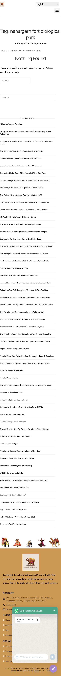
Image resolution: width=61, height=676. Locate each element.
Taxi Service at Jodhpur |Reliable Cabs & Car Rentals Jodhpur (25, 385)
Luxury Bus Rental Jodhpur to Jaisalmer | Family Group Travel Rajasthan (25, 132)
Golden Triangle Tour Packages (13, 421)
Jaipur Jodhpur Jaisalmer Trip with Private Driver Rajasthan (25, 363)
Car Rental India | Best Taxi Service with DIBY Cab (20, 158)
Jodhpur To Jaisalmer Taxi (11, 392)
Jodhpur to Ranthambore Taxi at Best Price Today (21, 239)
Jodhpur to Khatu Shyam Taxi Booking (16, 465)
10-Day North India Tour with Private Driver (18, 217)
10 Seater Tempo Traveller (11, 124)
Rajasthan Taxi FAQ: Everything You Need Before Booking (24, 290)
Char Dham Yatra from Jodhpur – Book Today (19, 502)
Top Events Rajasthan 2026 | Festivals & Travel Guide (22, 319)
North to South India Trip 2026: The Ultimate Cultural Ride (24, 260)
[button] (57, 10)
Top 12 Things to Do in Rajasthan (14, 509)
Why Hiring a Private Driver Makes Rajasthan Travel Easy (23, 480)
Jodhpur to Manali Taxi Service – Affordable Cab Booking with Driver (26, 142)
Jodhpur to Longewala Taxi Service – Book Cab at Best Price (25, 297)
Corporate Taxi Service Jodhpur (13, 524)
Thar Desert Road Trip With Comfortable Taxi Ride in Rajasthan (26, 304)
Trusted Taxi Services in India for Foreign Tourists (20, 224)
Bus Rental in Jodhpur (9, 443)
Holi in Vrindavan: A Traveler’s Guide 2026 (17, 517)
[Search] (23, 82)
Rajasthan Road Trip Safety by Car (14, 348)
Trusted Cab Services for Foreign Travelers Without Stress (24, 429)
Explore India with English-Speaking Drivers (17, 458)
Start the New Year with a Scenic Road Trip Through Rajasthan (26, 334)
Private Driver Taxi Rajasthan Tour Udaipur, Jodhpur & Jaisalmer (27, 356)
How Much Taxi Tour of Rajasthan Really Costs (19, 275)
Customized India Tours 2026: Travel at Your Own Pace (23, 173)
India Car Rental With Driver (11, 370)
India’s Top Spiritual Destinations (14, 399)
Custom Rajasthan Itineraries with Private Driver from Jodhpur (26, 246)
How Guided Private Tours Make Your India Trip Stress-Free (24, 202)
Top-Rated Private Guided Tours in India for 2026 (21, 195)
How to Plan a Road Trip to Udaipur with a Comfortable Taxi (25, 282)
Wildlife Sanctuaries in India (11, 473)
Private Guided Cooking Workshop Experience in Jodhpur (23, 231)
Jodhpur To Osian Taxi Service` (13, 495)
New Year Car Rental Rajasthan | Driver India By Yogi (22, 326)
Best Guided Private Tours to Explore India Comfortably (23, 209)
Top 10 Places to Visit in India (12, 414)
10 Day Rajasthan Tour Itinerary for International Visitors (24, 253)
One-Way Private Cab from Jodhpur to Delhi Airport (22, 312)
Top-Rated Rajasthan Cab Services (14, 487)
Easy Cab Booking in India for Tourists (15, 436)
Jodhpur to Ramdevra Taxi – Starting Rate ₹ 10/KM (22, 407)
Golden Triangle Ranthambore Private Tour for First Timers (25, 180)
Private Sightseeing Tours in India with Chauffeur (20, 451)
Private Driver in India (9, 377)
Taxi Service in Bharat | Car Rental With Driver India (21, 151)
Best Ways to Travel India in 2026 (14, 268)
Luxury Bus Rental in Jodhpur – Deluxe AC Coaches (21, 165)
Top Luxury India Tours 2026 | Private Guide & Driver (22, 187)
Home (3, 51)
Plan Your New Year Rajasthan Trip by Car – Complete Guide (25, 341)
